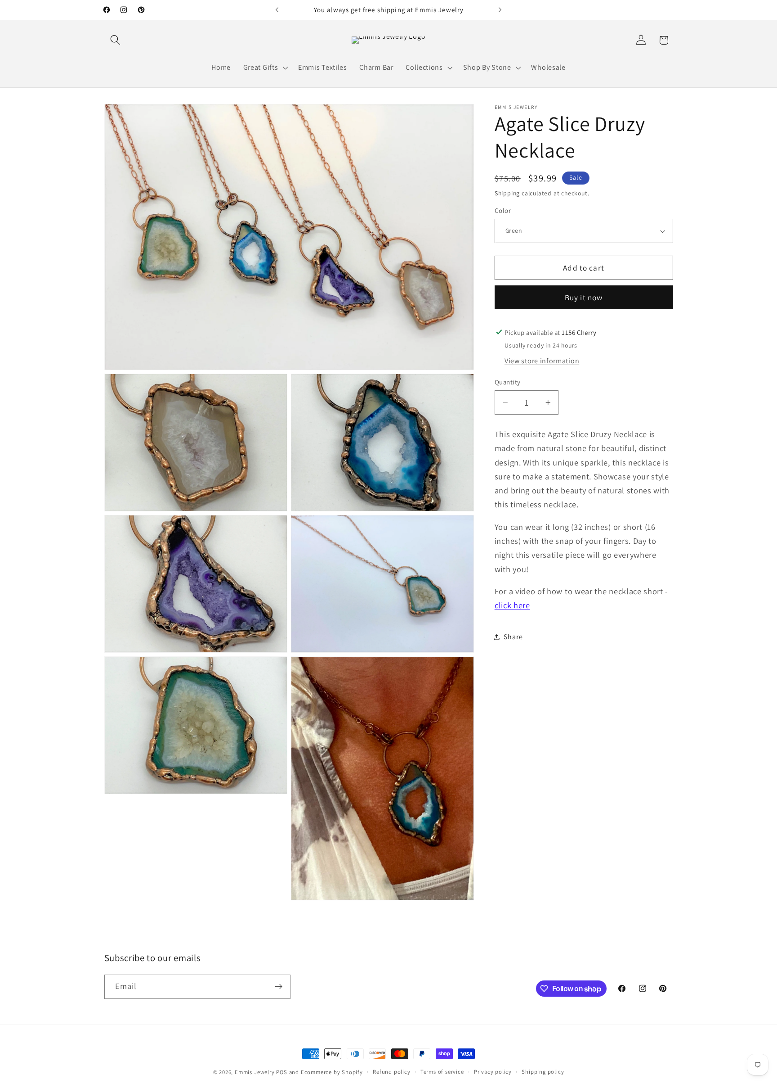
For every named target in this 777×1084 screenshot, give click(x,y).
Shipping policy (543, 1071)
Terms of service (442, 1071)
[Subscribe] (278, 987)
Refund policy (391, 1071)
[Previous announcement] (277, 10)
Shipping (507, 193)
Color (503, 211)
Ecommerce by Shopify (332, 1072)
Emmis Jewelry (254, 1072)
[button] (115, 40)
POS (281, 1072)
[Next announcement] (500, 10)
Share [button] (513, 636)
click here (512, 605)
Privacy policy (493, 1071)
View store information (542, 361)
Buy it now (584, 297)
